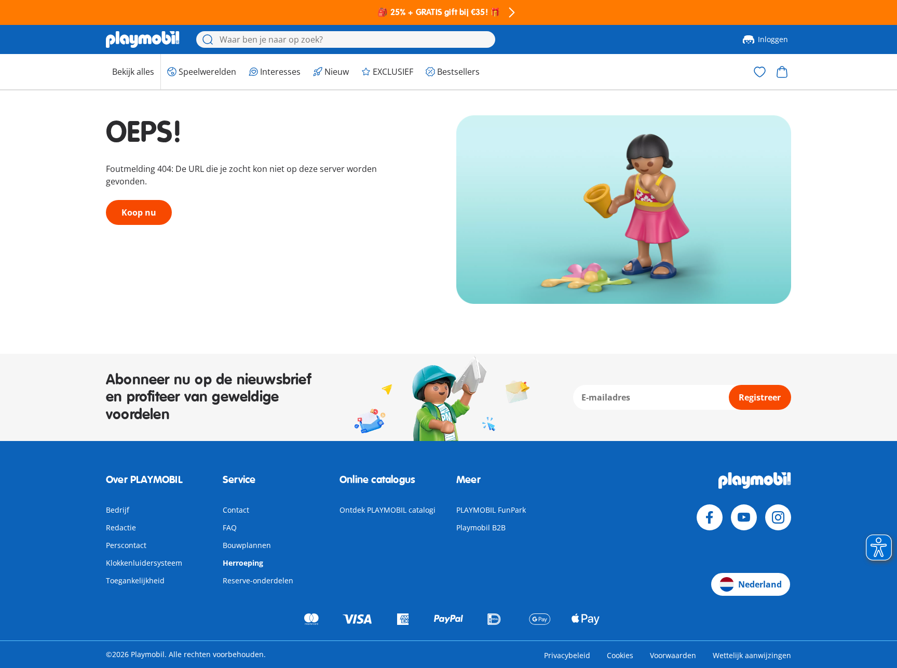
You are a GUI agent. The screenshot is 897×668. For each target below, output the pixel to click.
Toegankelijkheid (135, 580)
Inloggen (773, 39)
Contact (236, 510)
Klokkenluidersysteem (144, 563)
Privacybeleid (567, 655)
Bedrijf (117, 510)
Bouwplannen (247, 545)
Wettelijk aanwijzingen (752, 655)
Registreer (760, 397)
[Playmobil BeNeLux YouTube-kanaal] (744, 517)
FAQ (230, 527)
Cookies (620, 655)
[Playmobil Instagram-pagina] (778, 517)
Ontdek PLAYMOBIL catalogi (387, 510)
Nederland (760, 584)
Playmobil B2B (481, 527)
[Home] (143, 39)
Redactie (121, 527)
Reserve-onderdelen (258, 580)
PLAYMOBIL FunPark (491, 510)
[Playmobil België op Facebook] (710, 517)
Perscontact (126, 545)
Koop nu (138, 212)
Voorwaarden (673, 655)
